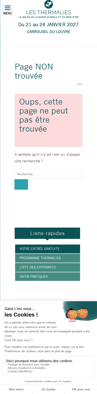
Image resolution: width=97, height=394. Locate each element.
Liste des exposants (38, 267)
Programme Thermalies (40, 258)
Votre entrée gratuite (40, 249)
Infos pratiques (34, 276)
